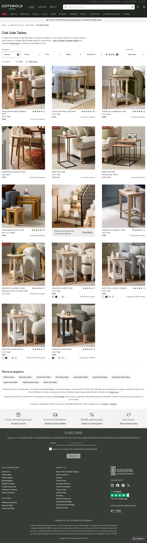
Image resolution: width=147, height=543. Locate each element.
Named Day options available (55, 423)
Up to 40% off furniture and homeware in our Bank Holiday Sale (73, 20)
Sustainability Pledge (64, 502)
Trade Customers (8, 493)
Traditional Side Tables (30, 382)
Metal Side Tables (62, 377)
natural (113, 404)
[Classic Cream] (59, 297)
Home (4, 25)
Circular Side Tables (44, 377)
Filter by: (6, 50)
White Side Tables (50, 382)
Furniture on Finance (9, 490)
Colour (27, 54)
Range (68, 54)
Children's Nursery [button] (111, 14)
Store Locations (62, 475)
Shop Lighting (87, 232)
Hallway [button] (73, 14)
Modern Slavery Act (63, 499)
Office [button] (83, 14)
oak (21, 62)
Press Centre (61, 481)
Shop (32, 7)
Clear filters (33, 62)
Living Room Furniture (16, 25)
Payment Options (8, 484)
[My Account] (137, 7)
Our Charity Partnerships (65, 505)
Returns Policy (7, 505)
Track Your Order (8, 508)
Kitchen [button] (62, 14)
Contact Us (6, 472)
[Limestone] (53, 297)
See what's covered (18, 423)
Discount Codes (62, 508)
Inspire (42, 7)
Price (47, 54)
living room (114, 392)
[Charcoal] (56, 297)
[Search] (132, 7)
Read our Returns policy (129, 423)
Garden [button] (126, 14)
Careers (59, 478)
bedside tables (72, 40)
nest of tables (59, 40)
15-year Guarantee (9, 487)
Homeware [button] (95, 14)
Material (11, 54)
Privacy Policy (61, 490)
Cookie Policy (61, 493)
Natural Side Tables (81, 377)
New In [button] (13, 14)
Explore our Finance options (91, 423)
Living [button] (44, 14)
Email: (53, 443)
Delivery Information (9, 502)
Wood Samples (7, 481)
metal (105, 404)
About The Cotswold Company (67, 472)
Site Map (59, 496)
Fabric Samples (7, 478)
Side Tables (30, 25)
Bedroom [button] (25, 14)
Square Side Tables (11, 382)
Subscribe (73, 456)
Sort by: (130, 50)
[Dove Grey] (63, 297)
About (53, 7)
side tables (15, 43)
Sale (4, 14)
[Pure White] (66, 297)
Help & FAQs (6, 475)
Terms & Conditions (63, 487)
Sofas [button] (53, 14)
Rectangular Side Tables (121, 377)
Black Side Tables (25, 377)
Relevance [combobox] (132, 54)
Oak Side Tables (42, 25)
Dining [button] (35, 14)
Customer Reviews (63, 484)
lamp (62, 397)
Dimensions (91, 54)
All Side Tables (9, 377)
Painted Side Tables (100, 377)
